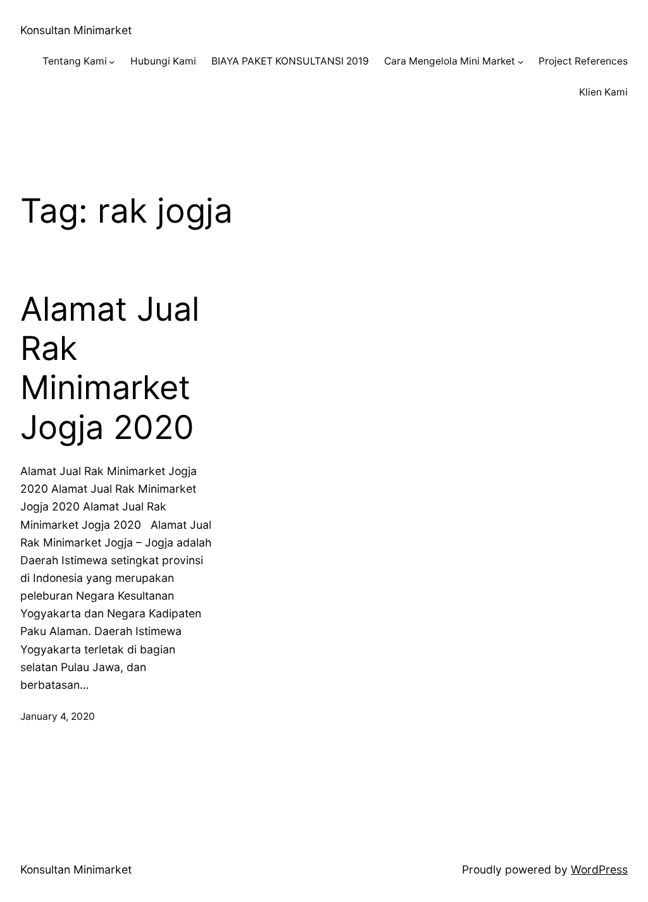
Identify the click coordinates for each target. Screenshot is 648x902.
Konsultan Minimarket (76, 30)
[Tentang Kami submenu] (112, 62)
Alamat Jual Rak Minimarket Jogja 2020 (109, 368)
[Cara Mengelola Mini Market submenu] (520, 62)
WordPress (599, 869)
